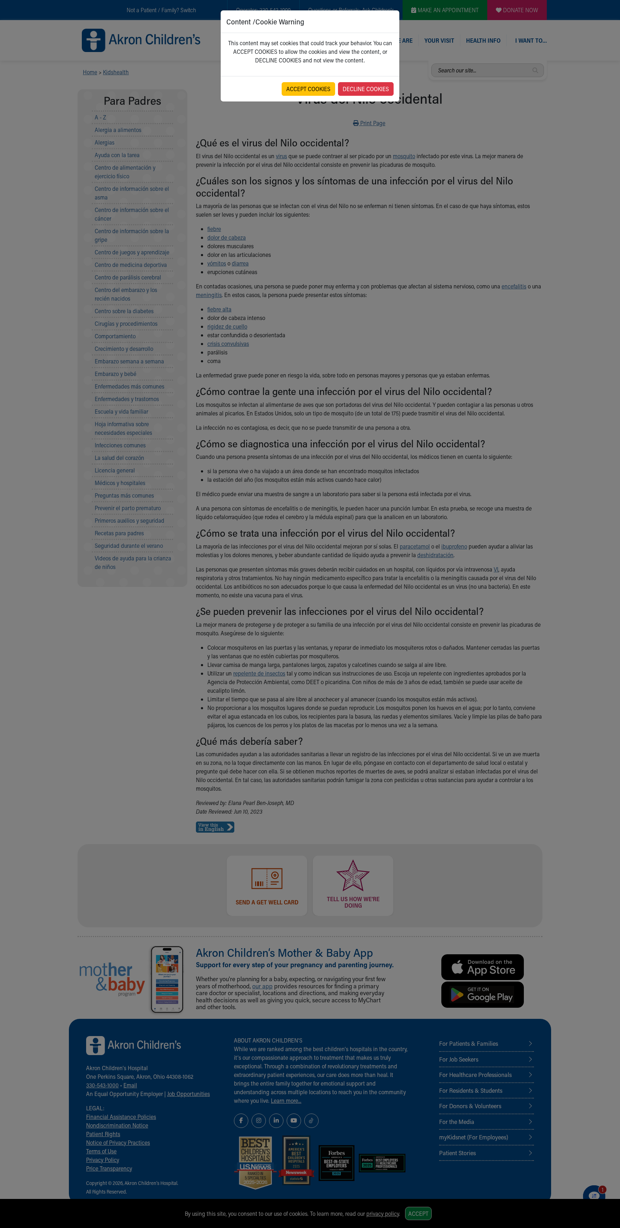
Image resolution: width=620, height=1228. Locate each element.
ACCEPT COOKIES (308, 89)
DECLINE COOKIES (366, 89)
